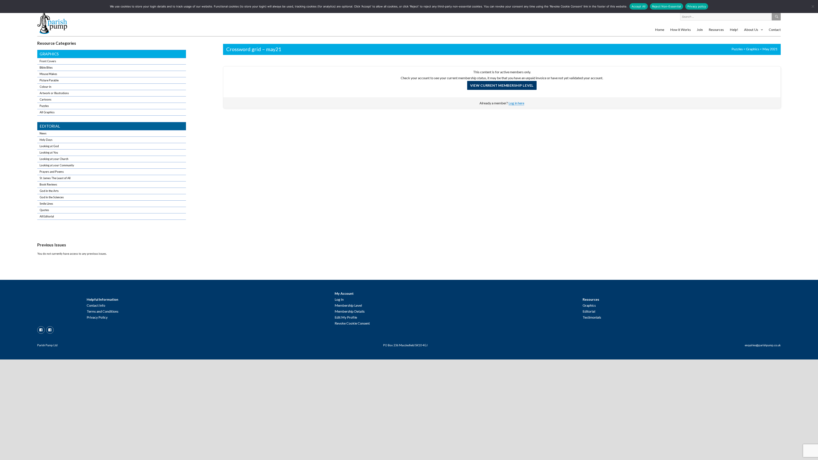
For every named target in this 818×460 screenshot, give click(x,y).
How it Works (680, 29)
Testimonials (592, 317)
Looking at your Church (54, 159)
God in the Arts (49, 191)
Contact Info (96, 305)
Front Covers (48, 61)
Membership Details (350, 311)
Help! (734, 29)
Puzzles (737, 49)
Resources (716, 29)
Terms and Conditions (102, 311)
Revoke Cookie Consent (352, 323)
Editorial (50, 126)
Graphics (752, 49)
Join (700, 29)
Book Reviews (48, 184)
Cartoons (45, 99)
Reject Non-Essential (666, 6)
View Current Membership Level (502, 85)
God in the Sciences (52, 197)
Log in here (516, 103)
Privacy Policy (97, 317)
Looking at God (49, 146)
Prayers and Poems (52, 171)
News (43, 133)
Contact (775, 29)
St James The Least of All (55, 178)
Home (659, 29)
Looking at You (49, 152)
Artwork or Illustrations (54, 93)
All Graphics (47, 112)
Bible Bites (46, 67)
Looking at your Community (57, 165)
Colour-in (45, 86)
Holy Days (46, 139)
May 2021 (770, 49)
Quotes (44, 210)
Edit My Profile (346, 317)
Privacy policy (696, 6)
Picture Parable (49, 80)
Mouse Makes (48, 74)
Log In (339, 299)
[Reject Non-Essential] (813, 6)
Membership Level (348, 305)
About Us (751, 29)
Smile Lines (46, 203)
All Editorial (47, 216)
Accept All (639, 6)
